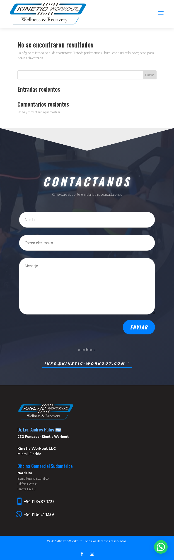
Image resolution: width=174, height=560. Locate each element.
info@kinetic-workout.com (84, 363)
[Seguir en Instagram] (92, 554)
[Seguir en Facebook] (82, 554)
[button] (161, 547)
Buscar (149, 75)
